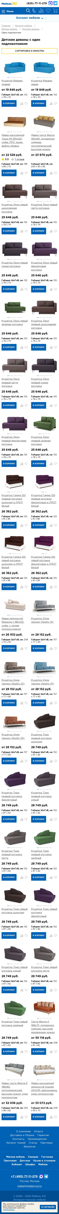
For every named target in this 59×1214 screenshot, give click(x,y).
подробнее (8, 1210)
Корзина (55, 10)
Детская (25, 1161)
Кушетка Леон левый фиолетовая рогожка (44, 266)
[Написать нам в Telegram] (55, 3)
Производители (37, 1139)
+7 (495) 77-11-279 (24, 1176)
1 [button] (8, 77)
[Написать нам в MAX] (50, 3)
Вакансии (29, 1147)
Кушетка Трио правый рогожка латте (12, 854)
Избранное (48, 10)
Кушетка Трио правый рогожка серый (41, 796)
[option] (15, 67)
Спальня (33, 1157)
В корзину (9, 103)
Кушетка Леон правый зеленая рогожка (41, 440)
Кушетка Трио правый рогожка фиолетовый (12, 796)
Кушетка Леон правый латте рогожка (11, 382)
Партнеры (46, 1143)
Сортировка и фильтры (29, 51)
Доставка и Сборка (22, 1135)
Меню (10, 11)
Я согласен (47, 1207)
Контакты (18, 1139)
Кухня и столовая (44, 1161)
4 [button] (18, 77)
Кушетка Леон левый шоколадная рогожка (15, 208)
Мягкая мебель (9, 29)
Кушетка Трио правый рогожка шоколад (41, 738)
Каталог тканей (15, 1143)
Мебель (43, 1164)
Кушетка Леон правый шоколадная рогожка (43, 324)
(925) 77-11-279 (37, 3)
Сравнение (41, 10)
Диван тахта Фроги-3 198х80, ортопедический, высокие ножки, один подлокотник (15, 1090)
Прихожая (10, 1161)
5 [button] (21, 77)
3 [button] (15, 77)
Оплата (38, 1131)
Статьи (33, 1143)
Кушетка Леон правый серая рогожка (40, 382)
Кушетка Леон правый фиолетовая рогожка (14, 440)
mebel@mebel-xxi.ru (29, 1186)
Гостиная (47, 1157)
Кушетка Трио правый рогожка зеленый (41, 854)
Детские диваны (30, 29)
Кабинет (17, 1164)
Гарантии (43, 1135)
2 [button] (11, 77)
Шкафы (30, 1164)
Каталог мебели (23, 26)
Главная (6, 26)
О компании (23, 1131)
